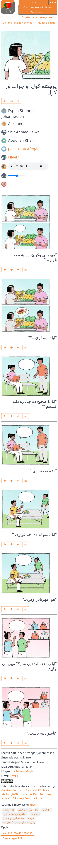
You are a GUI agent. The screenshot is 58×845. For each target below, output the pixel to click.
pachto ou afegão (24, 148)
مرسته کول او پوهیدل (13, 818)
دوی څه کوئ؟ (25, 810)
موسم (31, 818)
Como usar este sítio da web (37, 7)
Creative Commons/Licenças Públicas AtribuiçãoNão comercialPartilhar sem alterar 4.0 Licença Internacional (26, 794)
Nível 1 (14, 156)
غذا (36, 810)
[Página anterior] (4, 269)
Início (33, 2)
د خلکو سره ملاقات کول (15, 814)
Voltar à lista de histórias (17, 22)
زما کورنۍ (46, 810)
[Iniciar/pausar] (11, 101)
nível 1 (34, 804)
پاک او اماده (8, 810)
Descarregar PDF (12, 838)
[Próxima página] (4, 101)
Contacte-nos (37, 12)
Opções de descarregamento (38, 17)
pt (18, 101)
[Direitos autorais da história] (11, 743)
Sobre (53, 2)
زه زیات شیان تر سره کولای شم (19, 822)
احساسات (35, 814)
